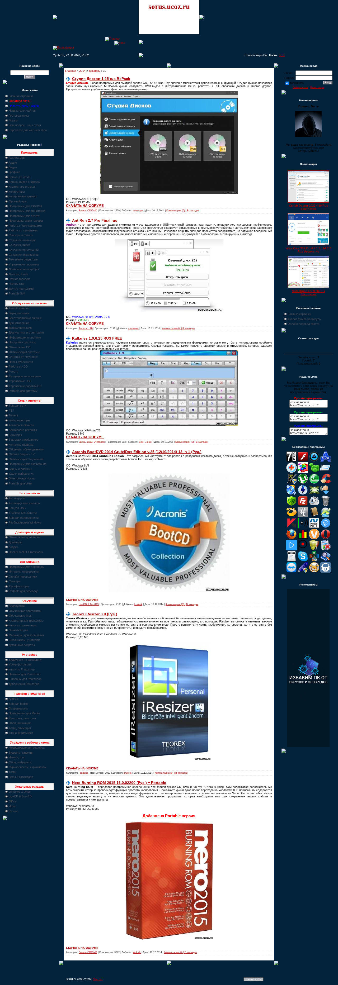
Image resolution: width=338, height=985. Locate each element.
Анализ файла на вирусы (304, 319)
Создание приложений (24, 249)
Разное (13, 811)
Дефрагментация (20, 327)
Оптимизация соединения (26, 459)
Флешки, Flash (18, 274)
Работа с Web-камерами (25, 225)
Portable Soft (17, 293)
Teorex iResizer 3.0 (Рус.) (94, 614)
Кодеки (13, 547)
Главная (70, 70)
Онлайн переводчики (23, 576)
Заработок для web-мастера (28, 130)
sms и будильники (21, 732)
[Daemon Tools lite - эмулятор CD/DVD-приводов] (303, 494)
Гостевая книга (19, 115)
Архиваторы (17, 157)
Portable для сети (20, 483)
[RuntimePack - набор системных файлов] (291, 560)
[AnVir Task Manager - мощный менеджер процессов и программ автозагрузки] (291, 471)
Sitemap (98, 979)
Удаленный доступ (21, 473)
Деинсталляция (19, 323)
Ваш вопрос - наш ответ (25, 125)
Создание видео (19, 244)
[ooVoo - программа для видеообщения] (314, 538)
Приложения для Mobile (24, 713)
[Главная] (112, 38)
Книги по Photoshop (22, 669)
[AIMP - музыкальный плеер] (314, 460)
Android (13, 698)
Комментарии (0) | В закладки (182, 210)
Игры (12, 806)
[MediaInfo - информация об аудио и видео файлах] (303, 527)
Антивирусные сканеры (24, 503)
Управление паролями (24, 264)
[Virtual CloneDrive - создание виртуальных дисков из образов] (314, 571)
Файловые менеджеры (24, 269)
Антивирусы (17, 498)
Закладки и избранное (23, 439)
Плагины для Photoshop (24, 674)
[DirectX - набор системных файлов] (314, 494)
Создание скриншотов (24, 254)
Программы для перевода (26, 566)
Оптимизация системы (24, 352)
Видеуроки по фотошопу (25, 659)
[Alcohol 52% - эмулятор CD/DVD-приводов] (325, 460)
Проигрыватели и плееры (26, 220)
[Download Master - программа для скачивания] (325, 494)
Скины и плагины (20, 468)
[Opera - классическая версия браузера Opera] (325, 538)
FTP (11, 410)
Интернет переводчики (24, 571)
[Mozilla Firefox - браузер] (291, 538)
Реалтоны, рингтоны (22, 718)
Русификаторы (19, 586)
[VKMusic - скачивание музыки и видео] (325, 571)
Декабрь (94, 70)
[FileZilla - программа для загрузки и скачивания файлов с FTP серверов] (303, 505)
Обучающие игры (20, 615)
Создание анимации (22, 240)
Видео (13, 167)
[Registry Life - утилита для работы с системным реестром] (314, 549)
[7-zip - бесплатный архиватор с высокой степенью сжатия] (291, 460)
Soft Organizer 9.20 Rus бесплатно (308, 292)
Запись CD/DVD (19, 177)
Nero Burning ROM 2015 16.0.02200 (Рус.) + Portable (119, 783)
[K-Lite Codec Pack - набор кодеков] (325, 516)
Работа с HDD (18, 366)
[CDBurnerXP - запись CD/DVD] (291, 494)
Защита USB (17, 508)
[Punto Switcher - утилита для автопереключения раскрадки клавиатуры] (303, 549)
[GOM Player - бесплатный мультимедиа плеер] (291, 516)
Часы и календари (21, 776)
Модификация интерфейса (27, 747)
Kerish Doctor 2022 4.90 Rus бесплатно (308, 207)
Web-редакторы (19, 420)
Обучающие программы (25, 610)
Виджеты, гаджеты (21, 752)
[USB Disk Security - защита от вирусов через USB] (303, 571)
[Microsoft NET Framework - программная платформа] (314, 527)
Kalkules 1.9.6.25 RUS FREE (97, 338)
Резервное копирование (25, 376)
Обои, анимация (20, 723)
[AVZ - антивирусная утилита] (291, 482)
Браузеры (15, 434)
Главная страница (21, 96)
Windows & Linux (20, 791)
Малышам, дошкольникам (26, 635)
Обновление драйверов (24, 537)
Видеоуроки (17, 605)
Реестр (13, 371)
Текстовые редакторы (23, 259)
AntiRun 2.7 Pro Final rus (94, 220)
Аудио (13, 162)
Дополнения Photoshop (24, 684)
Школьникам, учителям (24, 639)
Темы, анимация (20, 728)
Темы (12, 771)
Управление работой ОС (25, 386)
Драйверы (15, 542)
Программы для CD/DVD (25, 206)
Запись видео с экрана (24, 181)
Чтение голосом (19, 278)
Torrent (13, 415)
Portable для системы (23, 390)
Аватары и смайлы (21, 425)
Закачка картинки (299, 314)
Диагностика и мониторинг (26, 332)
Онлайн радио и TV (22, 454)
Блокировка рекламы (23, 429)
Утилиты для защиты (23, 512)
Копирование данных (23, 196)
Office (12, 801)
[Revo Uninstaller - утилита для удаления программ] (325, 549)
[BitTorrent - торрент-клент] (314, 482)
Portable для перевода (23, 591)
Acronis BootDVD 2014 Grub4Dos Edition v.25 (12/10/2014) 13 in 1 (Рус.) (136, 452)
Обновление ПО (20, 347)
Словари (14, 581)
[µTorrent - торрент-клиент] (303, 482)
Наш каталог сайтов (22, 110)
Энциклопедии (18, 630)
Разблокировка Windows (25, 522)
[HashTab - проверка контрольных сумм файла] (303, 516)
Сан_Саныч (145, 442)
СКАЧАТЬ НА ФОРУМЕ (85, 206)
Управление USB (20, 381)
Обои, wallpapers (20, 762)
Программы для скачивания (27, 463)
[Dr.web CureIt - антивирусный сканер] (291, 505)
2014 (82, 70)
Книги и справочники (22, 625)
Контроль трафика (21, 444)
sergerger (138, 210)
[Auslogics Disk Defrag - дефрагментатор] (303, 471)
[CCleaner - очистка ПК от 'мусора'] (325, 482)
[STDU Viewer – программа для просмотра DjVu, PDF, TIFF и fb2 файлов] (325, 560)
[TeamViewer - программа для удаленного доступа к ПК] (291, 571)
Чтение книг (17, 283)
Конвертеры (17, 191)
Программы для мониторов (27, 210)
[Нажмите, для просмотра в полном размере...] (169, 193)
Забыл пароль (300, 87)
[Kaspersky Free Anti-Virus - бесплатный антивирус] (291, 527)
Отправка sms (18, 708)
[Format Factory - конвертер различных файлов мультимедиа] (314, 505)
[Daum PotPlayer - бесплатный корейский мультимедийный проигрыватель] (291, 549)
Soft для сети (17, 405)
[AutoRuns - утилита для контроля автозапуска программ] (325, 471)
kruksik (138, 604)
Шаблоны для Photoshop (25, 679)
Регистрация (317, 87)
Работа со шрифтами (23, 230)
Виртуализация (19, 313)
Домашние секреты (22, 644)
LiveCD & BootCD (20, 796)
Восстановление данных (25, 318)
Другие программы (21, 288)
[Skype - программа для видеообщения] (303, 560)
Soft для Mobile (18, 703)
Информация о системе (25, 337)
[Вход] (119, 42)
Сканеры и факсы (21, 235)
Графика (14, 172)
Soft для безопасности (24, 517)
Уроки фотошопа (20, 664)
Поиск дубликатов (21, 361)
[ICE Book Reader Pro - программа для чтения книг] (314, 516)
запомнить (297, 82)
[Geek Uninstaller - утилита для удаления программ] (325, 505)
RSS (282, 55)
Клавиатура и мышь (22, 186)
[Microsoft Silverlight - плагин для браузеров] (325, 527)
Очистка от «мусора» (23, 356)
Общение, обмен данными (26, 449)
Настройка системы (22, 342)
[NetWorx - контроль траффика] (303, 538)
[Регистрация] (63, 47)
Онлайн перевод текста (303, 323)
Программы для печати (24, 215)
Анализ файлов (19, 308)
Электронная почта (22, 478)
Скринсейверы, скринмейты (27, 767)
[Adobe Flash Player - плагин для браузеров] (303, 460)
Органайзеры (18, 201)
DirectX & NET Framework (26, 552)
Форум (13, 120)
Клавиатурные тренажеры (26, 620)
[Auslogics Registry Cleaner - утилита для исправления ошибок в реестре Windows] (314, 471)
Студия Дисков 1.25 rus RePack (101, 79)
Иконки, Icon (17, 757)
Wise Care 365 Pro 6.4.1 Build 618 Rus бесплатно (308, 250)
